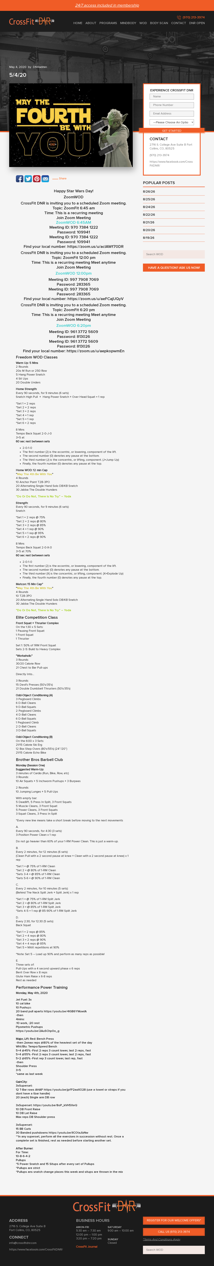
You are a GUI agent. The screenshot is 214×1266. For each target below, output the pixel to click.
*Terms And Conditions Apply (161, 1239)
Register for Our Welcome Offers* (174, 1220)
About (90, 23)
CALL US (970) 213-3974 (174, 1231)
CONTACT (178, 23)
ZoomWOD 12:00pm (74, 273)
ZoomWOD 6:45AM (73, 223)
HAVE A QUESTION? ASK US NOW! (174, 267)
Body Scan (159, 23)
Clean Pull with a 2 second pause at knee (44, 855)
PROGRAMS (108, 23)
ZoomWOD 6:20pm (73, 326)
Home (77, 23)
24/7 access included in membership (107, 5)
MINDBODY (128, 23)
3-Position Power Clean (31, 834)
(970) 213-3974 (194, 17)
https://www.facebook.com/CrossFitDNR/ (36, 1249)
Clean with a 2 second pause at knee (99, 855)
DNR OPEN (197, 23)
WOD (143, 23)
